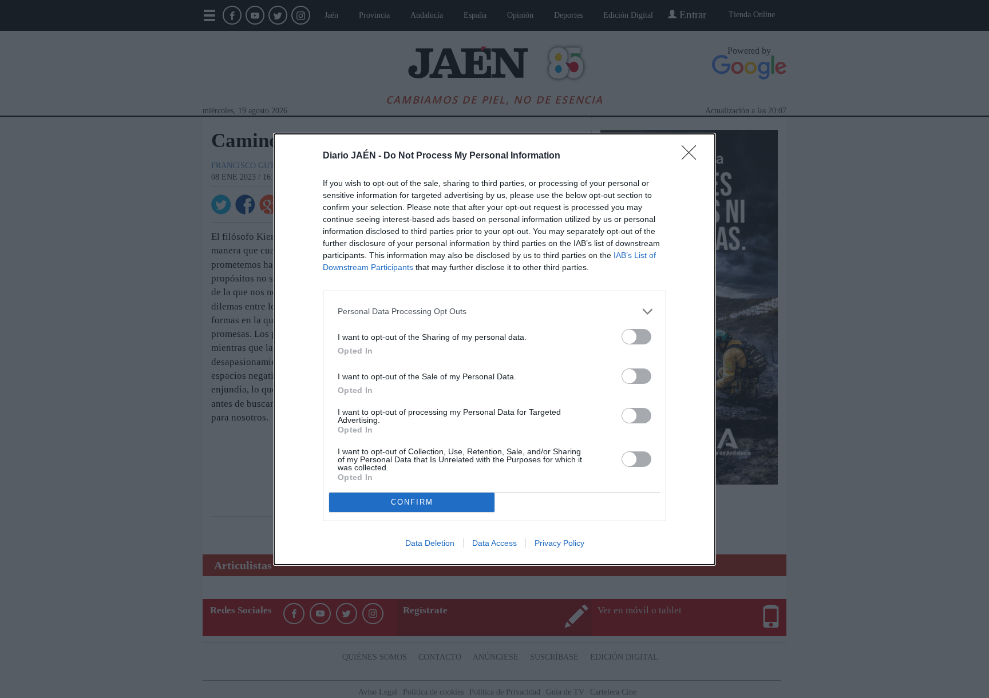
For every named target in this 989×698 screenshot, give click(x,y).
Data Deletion (429, 543)
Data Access (494, 543)
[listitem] (494, 312)
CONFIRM (412, 502)
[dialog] (494, 349)
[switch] (636, 336)
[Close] (692, 156)
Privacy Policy (559, 543)
